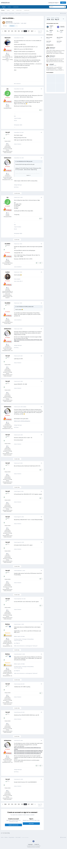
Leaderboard (26, 10)
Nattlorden (9, 21)
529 (8, 104)
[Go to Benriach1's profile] (7, 42)
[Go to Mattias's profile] (7, 629)
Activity (9, 6)
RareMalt (7, 243)
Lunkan (7, 272)
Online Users (19, 10)
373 (8, 53)
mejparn (51, 25)
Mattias (7, 624)
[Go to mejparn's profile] (48, 27)
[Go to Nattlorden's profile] (3, 22)
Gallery (8, 10)
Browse (3, 6)
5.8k (8, 638)
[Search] (64, 7)
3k (8, 143)
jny (7, 88)
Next (32, 31)
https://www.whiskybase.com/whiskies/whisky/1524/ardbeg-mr (27, 753)
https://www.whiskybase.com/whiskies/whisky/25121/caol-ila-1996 (28, 752)
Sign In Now (31, 823)
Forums (3, 10)
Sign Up (63, 2)
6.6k (8, 173)
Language (30, 844)
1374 (19, 31)
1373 (15, 31)
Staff (13, 10)
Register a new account (13, 824)
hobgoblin (62, 26)
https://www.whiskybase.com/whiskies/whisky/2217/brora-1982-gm (28, 750)
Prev (5, 31)
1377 (29, 31)
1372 (12, 31)
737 (8, 259)
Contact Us (36, 844)
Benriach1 (7, 37)
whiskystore (7, 157)
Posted (18, 37)
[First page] (3, 31)
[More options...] (41, 38)
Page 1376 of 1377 (40, 32)
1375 (22, 31)
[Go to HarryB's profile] (7, 137)
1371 (9, 31)
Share (5, 25)
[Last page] (35, 31)
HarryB (7, 132)
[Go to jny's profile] (7, 93)
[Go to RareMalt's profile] (7, 248)
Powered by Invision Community (33, 847)
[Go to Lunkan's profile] (7, 277)
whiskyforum (5, 2)
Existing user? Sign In (53, 2)
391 (8, 287)
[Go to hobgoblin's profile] (58, 27)
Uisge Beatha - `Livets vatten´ (20, 23)
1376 (25, 31)
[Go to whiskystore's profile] (7, 162)
